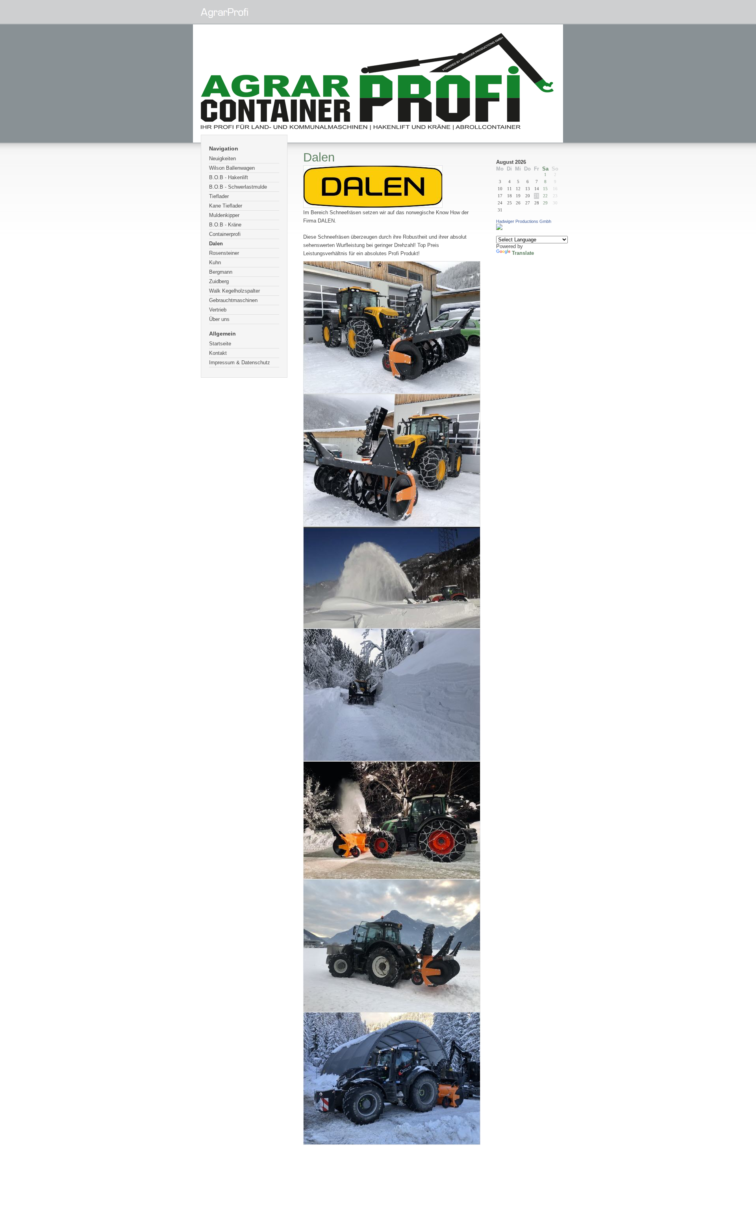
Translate (523, 253)
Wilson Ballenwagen (232, 168)
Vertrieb (217, 310)
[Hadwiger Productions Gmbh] (499, 228)
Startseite (220, 344)
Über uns (219, 319)
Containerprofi (225, 234)
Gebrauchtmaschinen (233, 300)
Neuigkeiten (222, 158)
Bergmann (220, 272)
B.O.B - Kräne (225, 225)
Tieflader (219, 196)
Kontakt (218, 353)
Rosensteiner (224, 253)
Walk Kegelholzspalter (234, 291)
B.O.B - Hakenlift (228, 177)
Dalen (216, 244)
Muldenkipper (224, 215)
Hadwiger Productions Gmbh (523, 221)
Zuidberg (219, 281)
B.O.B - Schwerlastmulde (238, 187)
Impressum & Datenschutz (239, 362)
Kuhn (215, 262)
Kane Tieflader (225, 206)
